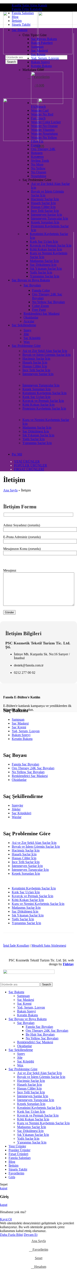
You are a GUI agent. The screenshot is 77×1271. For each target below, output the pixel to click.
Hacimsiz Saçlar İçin (45, 199)
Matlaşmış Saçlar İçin (44, 261)
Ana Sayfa (10, 490)
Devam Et (30, 1235)
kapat (3, 1188)
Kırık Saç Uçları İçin (44, 241)
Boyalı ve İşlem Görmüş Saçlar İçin (46, 354)
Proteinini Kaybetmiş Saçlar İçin (44, 408)
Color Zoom (40, 306)
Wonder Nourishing (44, 133)
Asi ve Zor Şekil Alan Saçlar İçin (44, 351)
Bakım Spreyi (40, 62)
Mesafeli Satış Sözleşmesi (48, 945)
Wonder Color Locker (46, 122)
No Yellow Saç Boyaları (48, 302)
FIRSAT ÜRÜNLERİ (29, 469)
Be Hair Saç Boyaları (40, 1034)
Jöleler (16, 809)
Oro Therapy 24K (43, 149)
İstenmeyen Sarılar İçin (46, 214)
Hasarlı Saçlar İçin (43, 203)
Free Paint (39, 309)
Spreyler (17, 805)
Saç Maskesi (39, 50)
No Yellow (38, 168)
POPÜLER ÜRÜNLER (30, 465)
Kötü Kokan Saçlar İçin (46, 249)
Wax (27, 342)
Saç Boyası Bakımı (44, 39)
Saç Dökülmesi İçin (43, 264)
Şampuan (37, 46)
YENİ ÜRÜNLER (27, 461)
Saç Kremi (38, 54)
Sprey (27, 330)
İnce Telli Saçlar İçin (45, 211)
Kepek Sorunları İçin (45, 222)
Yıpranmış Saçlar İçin (44, 276)
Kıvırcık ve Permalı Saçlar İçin (50, 245)
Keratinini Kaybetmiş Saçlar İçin (44, 393)
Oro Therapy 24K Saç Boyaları (33, 768)
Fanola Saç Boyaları (25, 764)
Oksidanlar (31, 317)
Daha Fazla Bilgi (11, 1235)
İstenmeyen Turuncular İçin (49, 218)
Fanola (35, 145)
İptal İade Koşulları (16, 945)
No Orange (38, 172)
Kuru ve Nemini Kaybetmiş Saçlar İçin (38, 904)
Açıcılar (29, 321)
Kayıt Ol (6, 1219)
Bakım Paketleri (42, 43)
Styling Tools (40, 160)
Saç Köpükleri (21, 813)
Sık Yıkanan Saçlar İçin (46, 268)
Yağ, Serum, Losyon (45, 58)
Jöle (26, 334)
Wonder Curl (40, 110)
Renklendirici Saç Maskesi (41, 313)
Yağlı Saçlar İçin (41, 272)
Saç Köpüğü (32, 338)
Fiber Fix (37, 141)
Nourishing (38, 176)
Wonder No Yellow (44, 137)
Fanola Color (41, 290)
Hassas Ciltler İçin (43, 207)
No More (37, 164)
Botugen (37, 153)
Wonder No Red (42, 114)
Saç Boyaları (32, 285)
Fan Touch (38, 118)
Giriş (12, 1177)
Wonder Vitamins (43, 130)
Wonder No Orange (44, 126)
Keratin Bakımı (41, 66)
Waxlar (16, 817)
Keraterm (37, 157)
